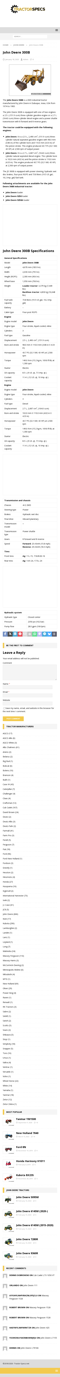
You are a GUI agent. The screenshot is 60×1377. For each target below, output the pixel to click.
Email (5, 692)
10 (37, 1123)
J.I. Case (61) (8, 905)
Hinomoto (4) (9, 877)
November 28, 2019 (25, 1179)
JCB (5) (6, 909)
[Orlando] (5, 1286)
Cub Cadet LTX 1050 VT (44, 1275)
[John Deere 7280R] (8, 1242)
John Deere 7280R (27, 1239)
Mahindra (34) (9, 951)
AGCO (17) (7, 733)
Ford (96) (7, 854)
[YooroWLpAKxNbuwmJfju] (5, 1339)
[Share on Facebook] (5, 634)
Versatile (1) (8, 1071)
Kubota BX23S (25, 1175)
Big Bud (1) (8, 761)
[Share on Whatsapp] (34, 634)
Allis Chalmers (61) (11, 747)
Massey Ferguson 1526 (40, 1307)
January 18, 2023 (12, 59)
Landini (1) (7, 932)
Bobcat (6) (7, 766)
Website (6, 700)
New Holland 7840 (27, 1133)
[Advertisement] (31, 20)
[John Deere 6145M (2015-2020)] (8, 1228)
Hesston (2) (8, 872)
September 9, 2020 (25, 1123)
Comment (7, 663)
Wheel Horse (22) (10, 1081)
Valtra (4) (7, 1062)
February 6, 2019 (24, 1165)
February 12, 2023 (24, 1257)
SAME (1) (7, 1016)
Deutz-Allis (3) (9, 821)
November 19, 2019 (25, 1151)
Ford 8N (21, 1147)
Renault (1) (8, 1002)
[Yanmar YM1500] (8, 1121)
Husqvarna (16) (9, 886)
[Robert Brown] (5, 1308)
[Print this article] (29, 634)
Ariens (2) (7, 752)
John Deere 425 (42, 1327)
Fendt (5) (7, 840)
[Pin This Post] (20, 634)
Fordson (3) (8, 863)
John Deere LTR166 (30, 1348)
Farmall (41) (8, 830)
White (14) (7, 1085)
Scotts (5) (7, 1025)
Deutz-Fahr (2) (9, 826)
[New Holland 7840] (8, 1135)
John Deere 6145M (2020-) (32, 1211)
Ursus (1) (7, 1057)
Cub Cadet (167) (10, 807)
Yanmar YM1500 (26, 1119)
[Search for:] (30, 36)
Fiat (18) (6, 849)
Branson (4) (8, 775)
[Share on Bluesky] (49, 634)
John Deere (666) (10, 914)
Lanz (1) (6, 937)
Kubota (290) (9, 923)
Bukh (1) (6, 779)
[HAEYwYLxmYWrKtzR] (5, 1329)
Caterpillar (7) (9, 789)
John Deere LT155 (48, 1337)
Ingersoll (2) (8, 891)
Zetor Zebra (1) (10, 1104)
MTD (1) (6, 979)
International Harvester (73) (15, 895)
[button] (56, 30)
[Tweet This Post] (10, 634)
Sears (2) (7, 1030)
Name (6, 684)
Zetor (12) (7, 1099)
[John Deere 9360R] (8, 1256)
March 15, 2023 (23, 1137)
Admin (25, 59)
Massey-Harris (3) (11, 960)
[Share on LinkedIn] (15, 634)
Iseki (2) (6, 900)
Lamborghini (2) (10, 928)
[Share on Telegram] (44, 634)
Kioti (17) (7, 918)
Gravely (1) (7, 867)
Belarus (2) (8, 756)
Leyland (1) (8, 942)
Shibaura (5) (8, 1034)
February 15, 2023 (24, 1215)
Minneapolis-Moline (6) (13, 969)
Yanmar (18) (8, 1095)
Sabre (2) (7, 1011)
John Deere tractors (17, 1190)
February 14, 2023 (24, 1243)
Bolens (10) (8, 770)
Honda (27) (8, 881)
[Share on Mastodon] (39, 634)
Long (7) (6, 946)
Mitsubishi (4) (9, 974)
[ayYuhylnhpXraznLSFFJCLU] (5, 1297)
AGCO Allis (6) (9, 738)
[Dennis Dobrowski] (5, 1276)
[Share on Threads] (54, 634)
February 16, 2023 (24, 1201)
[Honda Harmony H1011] (8, 1164)
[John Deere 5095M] (8, 1200)
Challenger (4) (9, 793)
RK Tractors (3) (9, 1006)
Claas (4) (7, 798)
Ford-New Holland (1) (12, 858)
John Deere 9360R (27, 1253)
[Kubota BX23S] (8, 1178)
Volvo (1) (7, 1076)
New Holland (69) (10, 983)
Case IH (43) (8, 784)
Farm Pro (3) (8, 835)
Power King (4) (9, 993)
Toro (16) (7, 1053)
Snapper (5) (8, 1048)
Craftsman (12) (9, 803)
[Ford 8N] (8, 1150)
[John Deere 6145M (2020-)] (8, 1214)
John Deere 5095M (27, 1197)
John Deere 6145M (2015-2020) (34, 1225)
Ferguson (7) (8, 844)
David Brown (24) (11, 812)
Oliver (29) (7, 988)
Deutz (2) (7, 816)
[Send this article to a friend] (24, 634)
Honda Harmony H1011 (30, 1161)
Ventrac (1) (8, 1067)
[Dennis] (5, 1349)
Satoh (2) (7, 1020)
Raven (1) (7, 997)
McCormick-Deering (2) (13, 965)
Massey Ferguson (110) (13, 956)
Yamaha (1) (8, 1090)
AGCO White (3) (10, 742)
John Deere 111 (30, 1285)
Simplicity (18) (9, 1044)
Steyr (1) (6, 1039)
